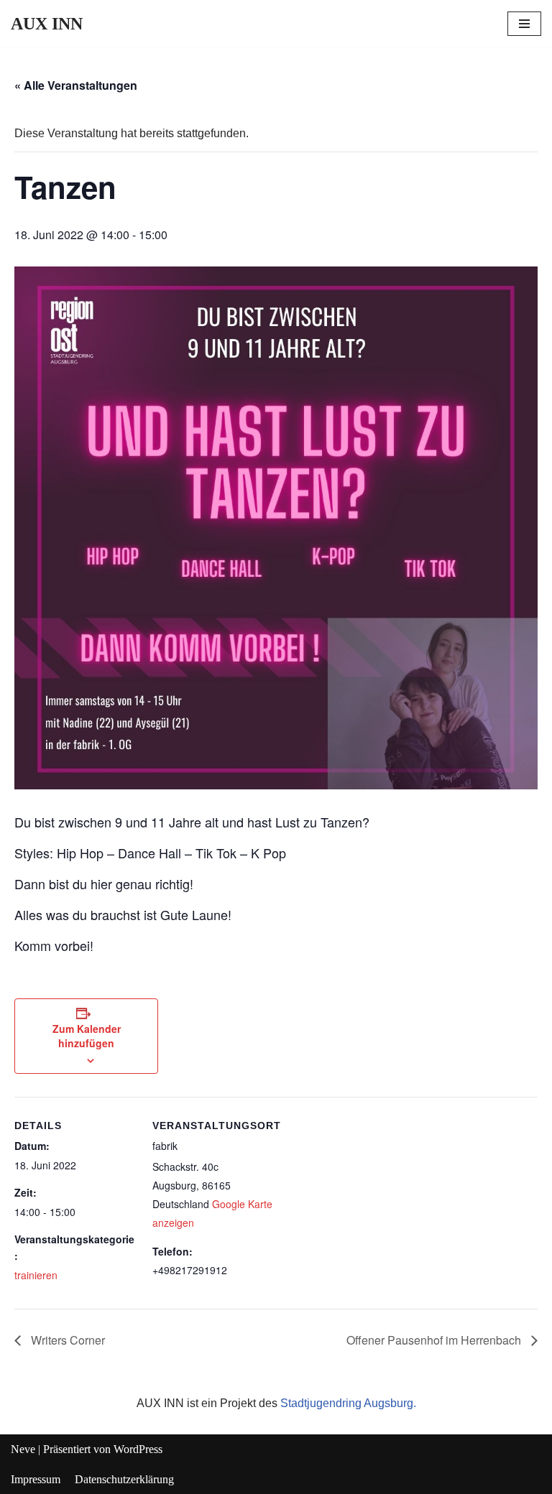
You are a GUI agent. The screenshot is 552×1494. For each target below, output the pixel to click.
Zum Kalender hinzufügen (86, 1035)
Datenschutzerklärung (124, 1479)
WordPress (138, 1449)
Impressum (35, 1479)
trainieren (36, 1275)
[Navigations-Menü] (524, 23)
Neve (23, 1449)
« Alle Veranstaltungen (75, 85)
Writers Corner (66, 1340)
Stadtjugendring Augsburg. (348, 1403)
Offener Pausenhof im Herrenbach (435, 1340)
